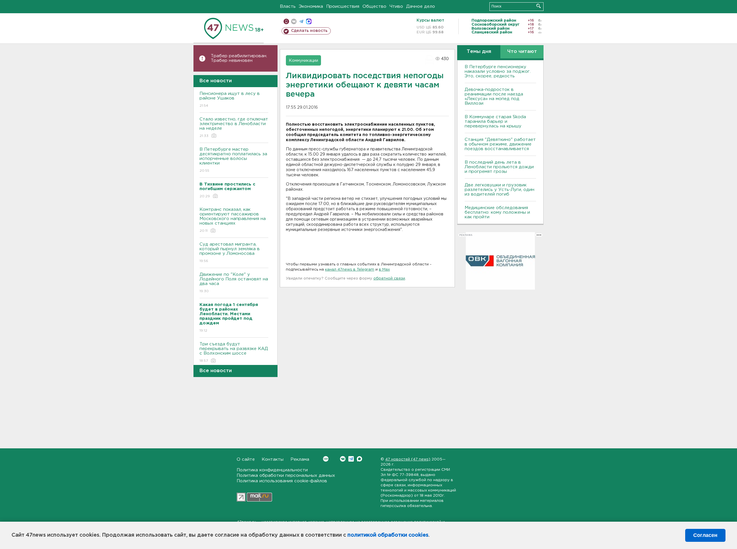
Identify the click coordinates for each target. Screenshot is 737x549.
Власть (288, 6)
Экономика (311, 6)
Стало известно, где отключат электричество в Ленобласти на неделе (234, 127)
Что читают (522, 51)
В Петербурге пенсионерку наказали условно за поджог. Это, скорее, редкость (498, 71)
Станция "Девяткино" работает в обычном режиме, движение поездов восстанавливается (500, 144)
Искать (538, 6)
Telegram (351, 459)
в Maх (384, 269)
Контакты (273, 459)
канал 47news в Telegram (349, 269)
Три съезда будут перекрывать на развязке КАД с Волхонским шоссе (234, 352)
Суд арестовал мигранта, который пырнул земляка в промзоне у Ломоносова (230, 252)
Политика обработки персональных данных (286, 475)
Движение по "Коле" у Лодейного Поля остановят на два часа (234, 283)
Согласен (705, 535)
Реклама (299, 459)
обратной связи (389, 278)
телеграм (301, 21)
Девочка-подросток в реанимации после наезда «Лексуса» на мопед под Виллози (494, 96)
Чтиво (396, 6)
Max (359, 459)
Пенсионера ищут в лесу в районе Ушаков (230, 99)
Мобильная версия (286, 21)
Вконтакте (342, 459)
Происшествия (342, 6)
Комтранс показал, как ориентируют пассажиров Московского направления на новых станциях (233, 220)
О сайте (246, 459)
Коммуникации (303, 60)
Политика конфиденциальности (272, 470)
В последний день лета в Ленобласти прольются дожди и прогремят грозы (499, 166)
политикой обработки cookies (387, 535)
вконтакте (294, 21)
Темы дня (479, 51)
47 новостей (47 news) (407, 459)
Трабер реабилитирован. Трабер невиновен (239, 58)
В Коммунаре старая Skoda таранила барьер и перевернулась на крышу (495, 121)
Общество (374, 6)
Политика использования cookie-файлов (282, 481)
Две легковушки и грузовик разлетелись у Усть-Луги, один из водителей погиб (499, 189)
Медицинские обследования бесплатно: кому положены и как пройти (497, 212)
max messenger (308, 21)
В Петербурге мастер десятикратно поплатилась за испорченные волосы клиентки (233, 160)
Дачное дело (420, 6)
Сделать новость (309, 30)
